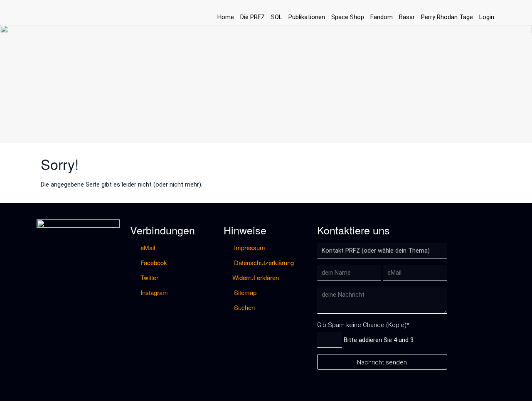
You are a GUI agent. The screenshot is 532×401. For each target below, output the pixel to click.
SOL (276, 17)
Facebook (153, 262)
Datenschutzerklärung (263, 262)
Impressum (248, 247)
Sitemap (244, 292)
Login (486, 17)
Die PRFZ (252, 17)
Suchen (243, 307)
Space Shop (347, 17)
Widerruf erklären (255, 277)
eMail (147, 247)
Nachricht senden (382, 362)
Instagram (153, 292)
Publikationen (306, 17)
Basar (407, 17)
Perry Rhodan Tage (447, 17)
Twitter (148, 277)
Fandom (381, 17)
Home (225, 17)
